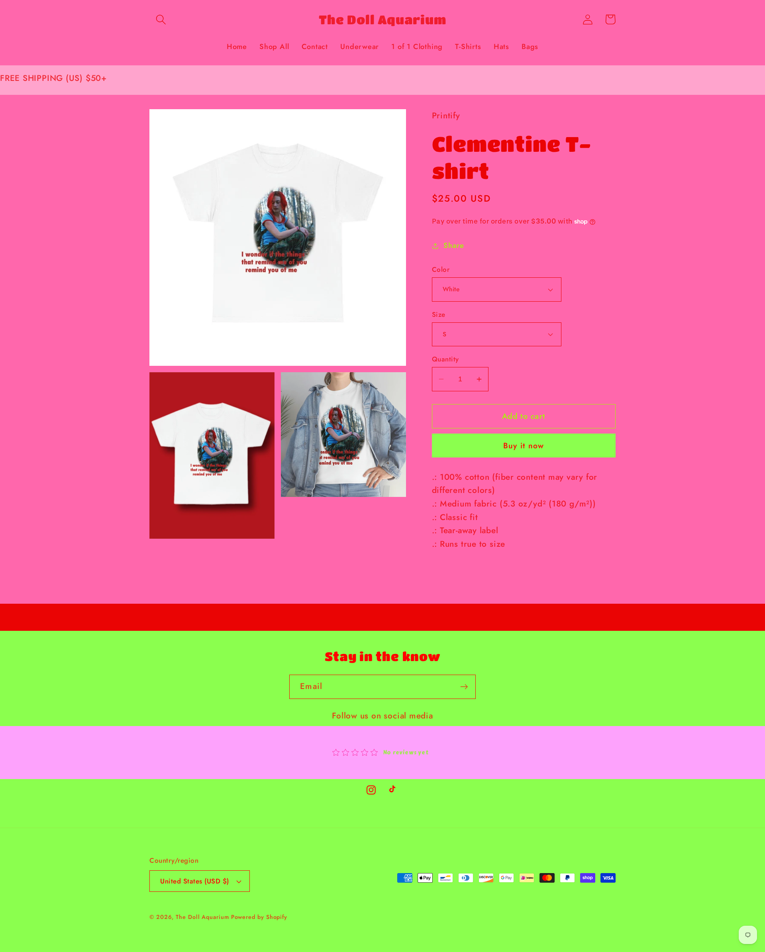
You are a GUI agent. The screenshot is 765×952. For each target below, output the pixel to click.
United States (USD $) (194, 881)
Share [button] (453, 245)
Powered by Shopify (259, 917)
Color (441, 269)
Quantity (445, 359)
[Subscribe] (464, 687)
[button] (160, 19)
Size (438, 314)
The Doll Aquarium (203, 917)
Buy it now (523, 445)
